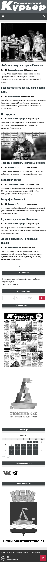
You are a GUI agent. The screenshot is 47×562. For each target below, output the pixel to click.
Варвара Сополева (15, 70)
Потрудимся (8, 114)
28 (23, 454)
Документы (36, 552)
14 (23, 448)
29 (29, 454)
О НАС (3, 552)
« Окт (4, 456)
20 (17, 451)
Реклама (19, 552)
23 (35, 451)
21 (23, 451)
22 (29, 451)
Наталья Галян (14, 96)
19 (11, 451)
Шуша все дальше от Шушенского (20, 219)
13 (17, 448)
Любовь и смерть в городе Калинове (22, 65)
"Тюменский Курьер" (16, 119)
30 (35, 454)
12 (11, 448)
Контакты (10, 552)
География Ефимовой (13, 199)
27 (17, 454)
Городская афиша (11, 179)
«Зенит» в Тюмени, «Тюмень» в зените (23, 162)
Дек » (9, 456)
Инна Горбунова (14, 247)
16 (35, 448)
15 (29, 448)
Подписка (26, 552)
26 (11, 454)
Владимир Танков (15, 167)
